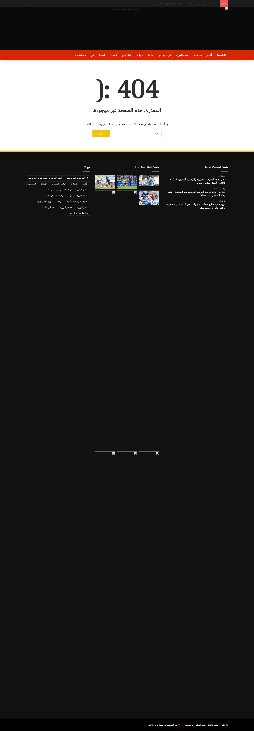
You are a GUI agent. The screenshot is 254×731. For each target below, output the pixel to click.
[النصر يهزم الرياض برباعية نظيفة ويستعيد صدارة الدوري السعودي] (127, 182)
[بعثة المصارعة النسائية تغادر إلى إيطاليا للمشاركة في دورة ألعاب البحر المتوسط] (105, 581)
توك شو (126, 55)
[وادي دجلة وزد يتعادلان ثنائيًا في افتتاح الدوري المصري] (105, 182)
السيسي (32, 183)
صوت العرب (182, 55)
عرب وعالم (165, 55)
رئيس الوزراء (82, 207)
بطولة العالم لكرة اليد (55, 195)
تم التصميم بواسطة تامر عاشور (162, 724)
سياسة (198, 55)
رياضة (151, 55)
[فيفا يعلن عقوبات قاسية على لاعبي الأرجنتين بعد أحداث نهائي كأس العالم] (149, 198)
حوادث (139, 55)
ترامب (59, 201)
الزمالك (44, 183)
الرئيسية (221, 55)
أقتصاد (113, 55)
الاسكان (74, 183)
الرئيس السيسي (59, 183)
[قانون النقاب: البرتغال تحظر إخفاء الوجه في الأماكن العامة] (149, 581)
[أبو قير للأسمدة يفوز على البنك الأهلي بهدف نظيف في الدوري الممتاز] (127, 320)
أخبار (209, 55)
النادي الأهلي (82, 189)
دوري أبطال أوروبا (44, 201)
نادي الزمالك (49, 207)
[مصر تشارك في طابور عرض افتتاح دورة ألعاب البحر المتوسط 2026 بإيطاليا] (127, 581)
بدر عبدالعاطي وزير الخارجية (60, 189)
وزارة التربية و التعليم (79, 213)
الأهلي (85, 183)
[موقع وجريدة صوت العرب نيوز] (127, 28)
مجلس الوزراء (66, 207)
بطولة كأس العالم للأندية (77, 201)
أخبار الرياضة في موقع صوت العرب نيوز (45, 178)
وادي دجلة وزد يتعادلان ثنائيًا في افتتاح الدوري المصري (192, 3)
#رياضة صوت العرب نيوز (77, 178)
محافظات (80, 55)
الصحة (102, 55)
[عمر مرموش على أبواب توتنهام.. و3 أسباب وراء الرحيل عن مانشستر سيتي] (149, 180)
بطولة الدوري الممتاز (79, 195)
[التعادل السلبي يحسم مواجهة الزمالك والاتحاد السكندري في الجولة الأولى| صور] (105, 320)
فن (92, 55)
